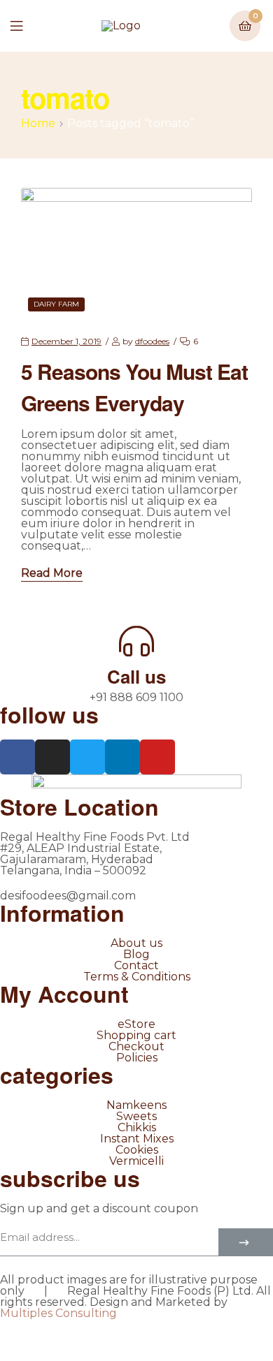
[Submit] (245, 1242)
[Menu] (26, 26)
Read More (52, 574)
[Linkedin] (122, 757)
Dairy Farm (56, 304)
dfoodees (152, 341)
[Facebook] (17, 757)
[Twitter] (87, 757)
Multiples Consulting (58, 1313)
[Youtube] (157, 757)
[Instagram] (52, 757)
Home (38, 123)
